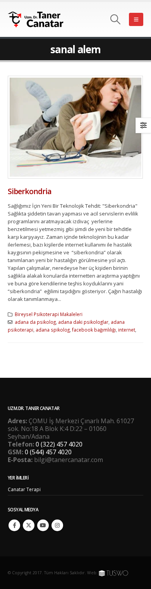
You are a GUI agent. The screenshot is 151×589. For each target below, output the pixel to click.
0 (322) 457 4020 (59, 444)
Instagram (57, 525)
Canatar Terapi (24, 489)
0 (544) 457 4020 (48, 452)
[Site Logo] (41, 20)
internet (126, 330)
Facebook (14, 525)
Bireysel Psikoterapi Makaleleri (48, 314)
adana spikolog (53, 330)
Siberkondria (29, 191)
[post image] (75, 127)
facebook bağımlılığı (94, 330)
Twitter (28, 525)
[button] (116, 19)
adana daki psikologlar (83, 322)
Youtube (43, 525)
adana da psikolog (35, 322)
